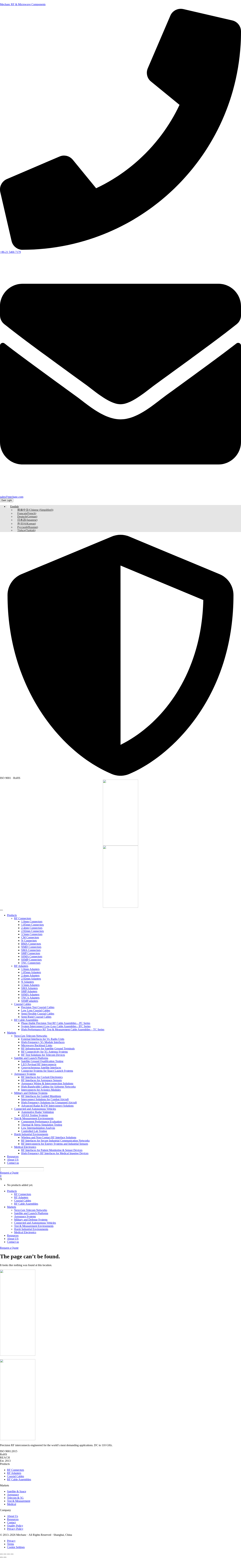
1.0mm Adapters (30, 969)
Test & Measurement (18, 1500)
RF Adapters (21, 965)
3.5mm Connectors (31, 934)
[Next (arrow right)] (5, 1557)
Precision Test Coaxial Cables (37, 1007)
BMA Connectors (31, 943)
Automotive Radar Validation (37, 1112)
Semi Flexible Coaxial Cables (37, 1013)
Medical (11, 1504)
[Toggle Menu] (1, 910)
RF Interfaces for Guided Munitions (41, 1096)
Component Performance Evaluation (41, 1121)
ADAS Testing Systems (34, 1115)
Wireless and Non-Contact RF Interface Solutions (48, 1137)
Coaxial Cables (22, 1004)
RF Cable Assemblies (26, 1019)
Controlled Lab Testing (34, 1131)
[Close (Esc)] (12, 1554)
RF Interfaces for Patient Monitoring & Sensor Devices (51, 1150)
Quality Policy (15, 1525)
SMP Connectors (30, 953)
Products (12, 915)
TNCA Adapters (30, 997)
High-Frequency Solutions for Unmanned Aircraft (49, 1102)
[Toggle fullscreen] (5, 1554)
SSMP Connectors (31, 959)
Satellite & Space (16, 1491)
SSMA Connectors (31, 956)
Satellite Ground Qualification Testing (42, 1061)
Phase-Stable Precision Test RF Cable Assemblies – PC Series (55, 1023)
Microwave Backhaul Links (36, 1045)
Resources (13, 1156)
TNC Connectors (30, 962)
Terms (10, 1543)
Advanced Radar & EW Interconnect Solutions (47, 1105)
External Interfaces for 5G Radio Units (42, 1038)
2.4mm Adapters (30, 975)
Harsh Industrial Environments (31, 1134)
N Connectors (29, 940)
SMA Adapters (29, 988)
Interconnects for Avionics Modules (41, 1089)
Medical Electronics (25, 1146)
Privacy (11, 1540)
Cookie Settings (16, 1547)
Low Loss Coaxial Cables (35, 1010)
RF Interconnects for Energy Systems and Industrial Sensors (54, 1143)
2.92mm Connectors (32, 931)
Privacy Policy (15, 1528)
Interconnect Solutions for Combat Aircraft (45, 1099)
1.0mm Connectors (31, 921)
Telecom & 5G (15, 1497)
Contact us (13, 1162)
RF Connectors (22, 918)
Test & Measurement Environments (33, 1118)
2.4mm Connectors (31, 927)
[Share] (8, 1554)
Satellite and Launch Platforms (31, 1058)
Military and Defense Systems (30, 1092)
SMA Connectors (31, 950)
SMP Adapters (29, 991)
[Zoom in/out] (1, 1554)
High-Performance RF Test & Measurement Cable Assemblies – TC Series (62, 1029)
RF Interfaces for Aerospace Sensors (41, 1080)
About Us (12, 1516)
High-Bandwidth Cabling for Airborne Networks (48, 1086)
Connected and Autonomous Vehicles (35, 1108)
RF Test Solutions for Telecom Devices (43, 1054)
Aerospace (13, 1494)
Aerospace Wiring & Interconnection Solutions (47, 1083)
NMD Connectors (31, 946)
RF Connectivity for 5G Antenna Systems (44, 1051)
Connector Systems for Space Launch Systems (47, 1070)
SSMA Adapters (30, 994)
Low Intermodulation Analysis (38, 1127)
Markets (11, 1032)
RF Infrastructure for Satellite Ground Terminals (48, 1048)
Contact (11, 1522)
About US (13, 1159)
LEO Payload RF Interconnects (38, 1064)
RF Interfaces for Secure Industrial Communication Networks (55, 1140)
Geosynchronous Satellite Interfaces (41, 1067)
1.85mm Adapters (31, 972)
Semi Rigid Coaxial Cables (36, 1016)
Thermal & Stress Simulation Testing (41, 1124)
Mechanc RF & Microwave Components (23, 4)
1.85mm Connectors (32, 924)
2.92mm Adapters (31, 978)
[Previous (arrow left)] (1, 1557)
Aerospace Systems (25, 1073)
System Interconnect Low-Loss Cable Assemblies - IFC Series (56, 1026)
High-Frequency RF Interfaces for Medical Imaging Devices (54, 1153)
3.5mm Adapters (30, 985)
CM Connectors (30, 937)
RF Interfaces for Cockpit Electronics (42, 1077)
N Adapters (27, 981)
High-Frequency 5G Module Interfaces (43, 1042)
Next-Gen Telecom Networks (30, 1035)
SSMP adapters (29, 1000)
